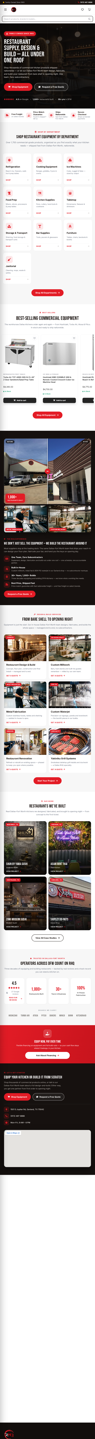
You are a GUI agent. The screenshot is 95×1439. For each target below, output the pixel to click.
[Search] (89, 19)
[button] (89, 10)
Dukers (53, 1015)
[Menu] (5, 9)
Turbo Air (25, 1015)
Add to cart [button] (21, 400)
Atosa (35, 1015)
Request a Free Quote (53, 87)
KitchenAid (81, 1015)
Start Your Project (46, 780)
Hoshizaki (13, 1015)
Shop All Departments (46, 292)
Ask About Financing (46, 1055)
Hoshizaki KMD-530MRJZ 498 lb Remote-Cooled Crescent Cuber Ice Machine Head (58, 379)
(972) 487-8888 (86, 2)
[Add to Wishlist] (34, 338)
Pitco (43, 1015)
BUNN (70, 1015)
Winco (62, 1015)
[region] (47, 372)
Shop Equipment (20, 87)
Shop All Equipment (46, 415)
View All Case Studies (46, 938)
